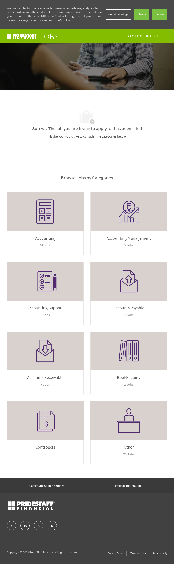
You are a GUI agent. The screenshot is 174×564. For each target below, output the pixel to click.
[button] (118, 14)
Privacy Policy (116, 553)
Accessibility (160, 553)
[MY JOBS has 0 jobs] (163, 36)
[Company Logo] (31, 505)
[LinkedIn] (25, 525)
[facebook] (11, 525)
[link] (32, 36)
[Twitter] (38, 525)
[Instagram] (52, 525)
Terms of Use (138, 553)
